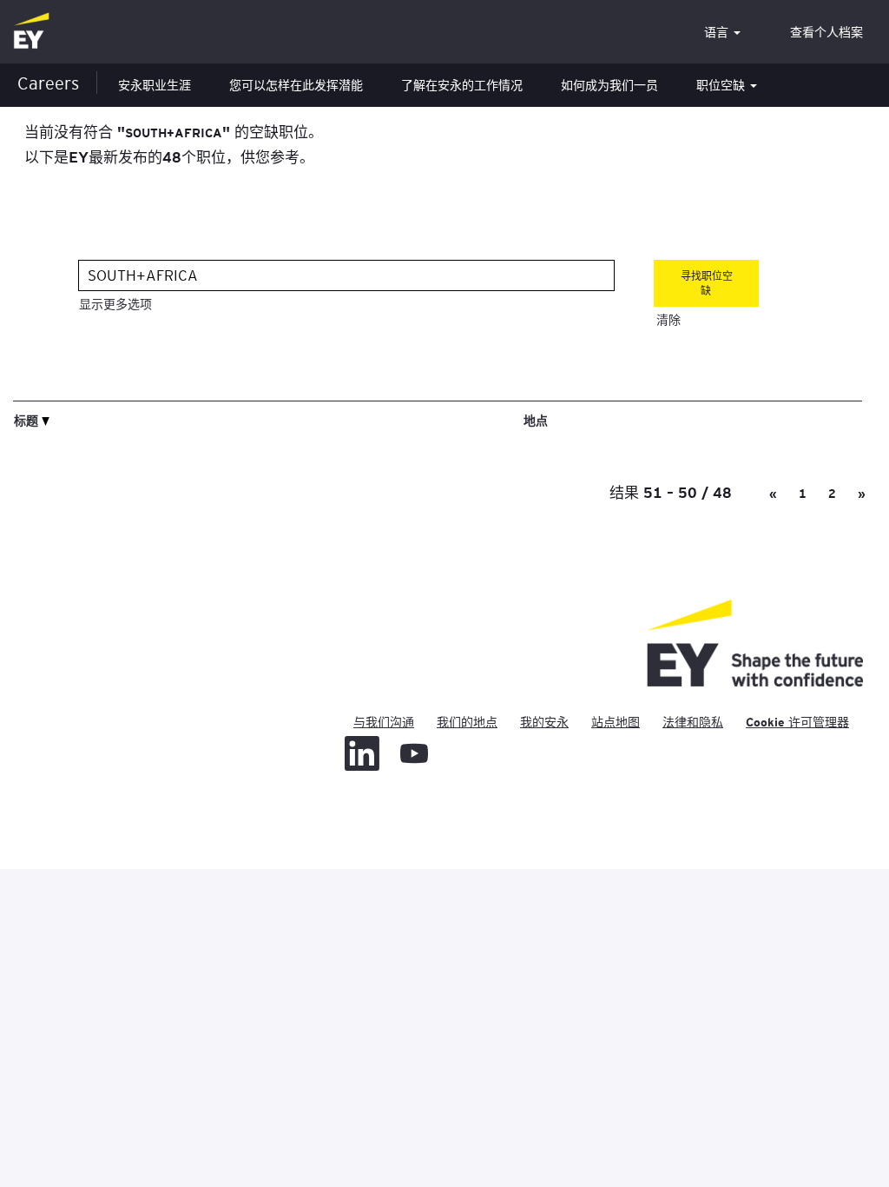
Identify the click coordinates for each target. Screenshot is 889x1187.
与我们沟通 (383, 722)
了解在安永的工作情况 (462, 85)
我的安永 (544, 722)
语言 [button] (718, 32)
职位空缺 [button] (722, 85)
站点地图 (615, 722)
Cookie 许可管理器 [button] (797, 722)
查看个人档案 (826, 32)
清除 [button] (668, 320)
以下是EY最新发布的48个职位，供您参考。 (169, 156)
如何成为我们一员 (609, 85)
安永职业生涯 (154, 85)
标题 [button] (28, 420)
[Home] (31, 32)
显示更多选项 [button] (115, 304)
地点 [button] (536, 420)
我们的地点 (467, 722)
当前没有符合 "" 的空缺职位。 (173, 131)
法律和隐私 (692, 722)
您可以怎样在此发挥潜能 (296, 85)
